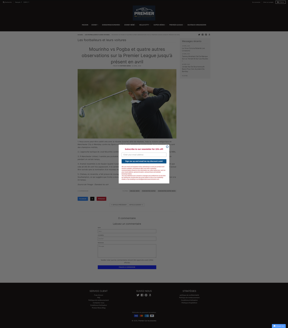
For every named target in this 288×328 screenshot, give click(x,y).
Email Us (279, 326)
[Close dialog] (167, 147)
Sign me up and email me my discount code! (144, 161)
